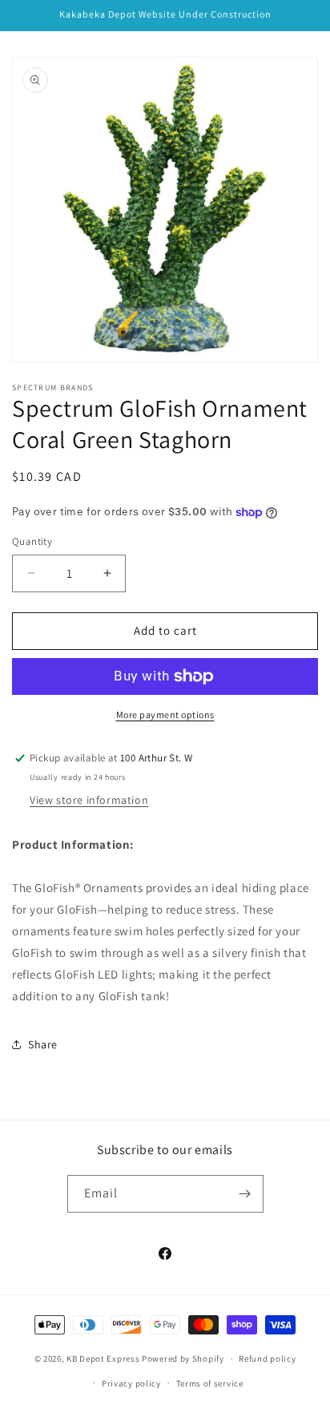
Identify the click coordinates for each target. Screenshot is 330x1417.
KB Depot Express (102, 1358)
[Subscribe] (245, 1194)
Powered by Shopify (183, 1358)
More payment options (165, 714)
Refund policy (267, 1358)
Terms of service (209, 1383)
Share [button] (43, 1044)
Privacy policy (131, 1383)
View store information (89, 800)
